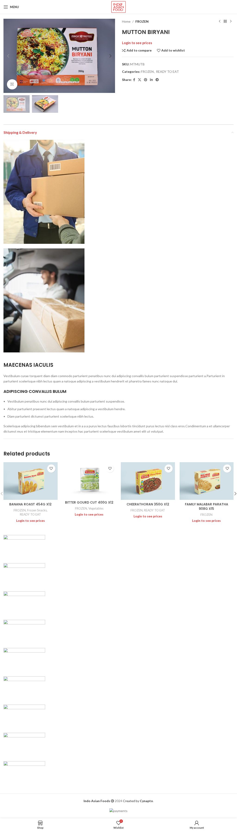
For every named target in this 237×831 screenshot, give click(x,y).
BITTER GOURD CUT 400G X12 (89, 502)
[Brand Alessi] (24, 772)
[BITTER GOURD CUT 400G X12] (89, 480)
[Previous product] (219, 21)
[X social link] (140, 80)
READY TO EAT (167, 71)
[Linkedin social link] (151, 80)
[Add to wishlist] (51, 468)
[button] (8, 56)
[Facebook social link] (134, 80)
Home (126, 21)
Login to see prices (137, 43)
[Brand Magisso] (24, 574)
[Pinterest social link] (146, 80)
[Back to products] (225, 21)
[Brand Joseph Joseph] (24, 659)
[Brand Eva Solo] (24, 744)
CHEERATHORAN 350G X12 (148, 504)
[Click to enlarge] (12, 84)
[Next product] (231, 21)
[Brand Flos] (24, 716)
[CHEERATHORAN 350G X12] (148, 481)
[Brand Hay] (24, 687)
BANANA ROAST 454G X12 (30, 504)
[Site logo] (118, 7)
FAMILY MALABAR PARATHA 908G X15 (206, 506)
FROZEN (142, 21)
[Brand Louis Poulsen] (24, 603)
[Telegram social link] (157, 80)
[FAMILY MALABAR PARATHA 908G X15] (207, 481)
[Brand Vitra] (24, 546)
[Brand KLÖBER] (24, 631)
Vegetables (95, 508)
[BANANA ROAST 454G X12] (30, 481)
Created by (138, 801)
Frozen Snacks (37, 510)
